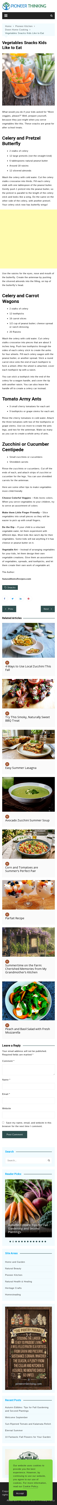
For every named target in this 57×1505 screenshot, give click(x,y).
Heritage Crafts (13, 1288)
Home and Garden (15, 1262)
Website (6, 1108)
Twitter (13, 598)
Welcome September (16, 1417)
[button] (10, 1241)
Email (6, 1094)
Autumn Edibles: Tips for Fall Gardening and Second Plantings (28, 1228)
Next (46, 609)
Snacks (11, 587)
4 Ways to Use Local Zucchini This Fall (28, 668)
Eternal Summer (14, 1430)
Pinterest (29, 598)
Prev (10, 609)
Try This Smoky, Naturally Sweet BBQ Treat (27, 718)
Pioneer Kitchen (13, 1275)
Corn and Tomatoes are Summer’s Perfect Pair (21, 869)
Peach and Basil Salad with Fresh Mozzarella (27, 1030)
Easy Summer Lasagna (20, 768)
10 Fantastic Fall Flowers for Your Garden (28, 1437)
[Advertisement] (28, 239)
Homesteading (13, 1294)
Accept (20, 1493)
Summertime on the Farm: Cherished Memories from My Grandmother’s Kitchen (25, 968)
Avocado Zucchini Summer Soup (27, 820)
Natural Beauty (13, 1268)
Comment (8, 1061)
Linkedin (21, 598)
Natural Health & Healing (18, 1281)
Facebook (5, 598)
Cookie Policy (30, 1486)
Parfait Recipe (14, 918)
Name (6, 1079)
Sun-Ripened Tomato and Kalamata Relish (28, 1424)
